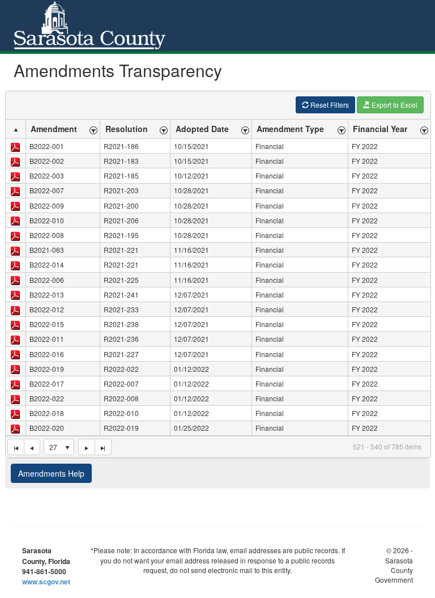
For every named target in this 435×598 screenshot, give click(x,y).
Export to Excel (393, 104)
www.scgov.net (46, 581)
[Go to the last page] (103, 447)
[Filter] (94, 129)
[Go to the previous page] (32, 447)
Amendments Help (51, 473)
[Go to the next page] (86, 447)
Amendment (54, 128)
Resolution (126, 128)
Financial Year (380, 128)
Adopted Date (202, 128)
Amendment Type (290, 128)
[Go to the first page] (15, 447)
